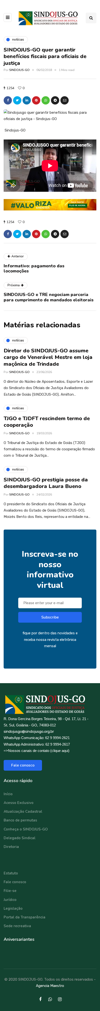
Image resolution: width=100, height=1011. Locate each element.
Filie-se (10, 890)
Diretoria (11, 846)
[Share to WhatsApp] (46, 100)
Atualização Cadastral (23, 811)
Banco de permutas (20, 820)
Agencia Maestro (50, 986)
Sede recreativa (17, 926)
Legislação (13, 908)
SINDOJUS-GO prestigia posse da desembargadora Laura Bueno (46, 483)
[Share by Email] (64, 100)
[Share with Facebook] (8, 100)
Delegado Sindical (19, 838)
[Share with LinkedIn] (27, 100)
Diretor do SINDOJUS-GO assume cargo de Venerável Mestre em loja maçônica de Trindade (48, 357)
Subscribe (50, 617)
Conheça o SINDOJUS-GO (26, 829)
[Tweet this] (17, 100)
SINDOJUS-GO (19, 70)
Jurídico (10, 899)
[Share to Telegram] (55, 100)
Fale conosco (22, 765)
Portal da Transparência (24, 917)
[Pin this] (36, 100)
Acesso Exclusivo (18, 802)
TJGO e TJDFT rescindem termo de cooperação (47, 422)
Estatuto (11, 873)
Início (8, 794)
